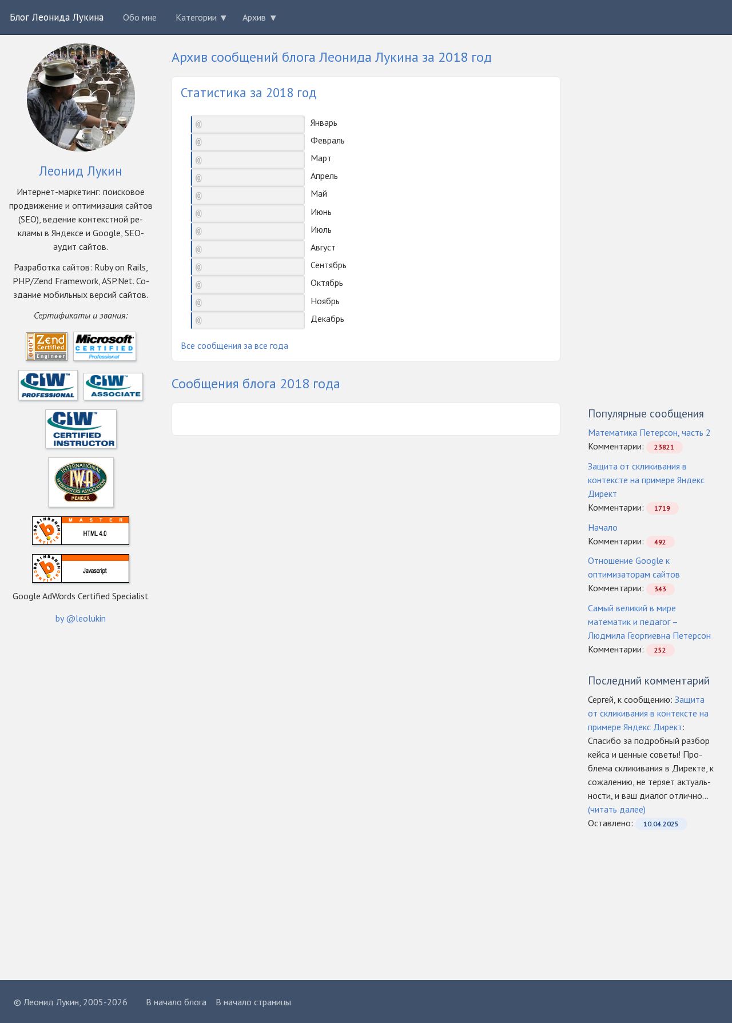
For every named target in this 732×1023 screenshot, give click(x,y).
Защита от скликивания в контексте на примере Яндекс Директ (646, 479)
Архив (254, 17)
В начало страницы (253, 1002)
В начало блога (176, 1002)
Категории (196, 17)
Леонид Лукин (80, 170)
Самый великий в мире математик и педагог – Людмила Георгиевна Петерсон (649, 621)
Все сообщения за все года (234, 345)
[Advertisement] (324, 418)
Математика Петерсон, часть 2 (649, 432)
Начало (603, 527)
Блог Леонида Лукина (57, 17)
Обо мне (140, 17)
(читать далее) (617, 809)
